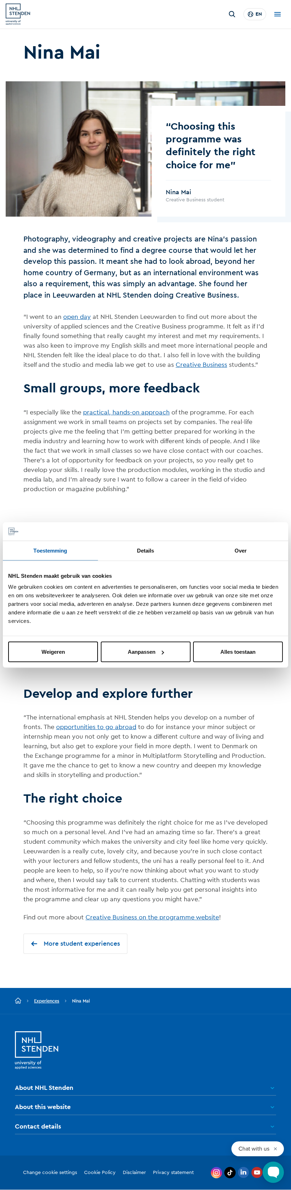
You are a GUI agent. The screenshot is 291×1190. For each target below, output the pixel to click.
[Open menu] (277, 14)
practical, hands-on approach (126, 412)
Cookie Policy (100, 1172)
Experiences (46, 1001)
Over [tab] (241, 550)
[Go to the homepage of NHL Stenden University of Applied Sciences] (18, 14)
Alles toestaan (238, 652)
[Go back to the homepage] (18, 1001)
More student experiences (82, 943)
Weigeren (53, 652)
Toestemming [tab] (50, 550)
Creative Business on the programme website (152, 917)
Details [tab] (145, 550)
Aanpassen (141, 652)
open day (77, 317)
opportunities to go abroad (96, 727)
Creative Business (201, 365)
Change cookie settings (50, 1172)
